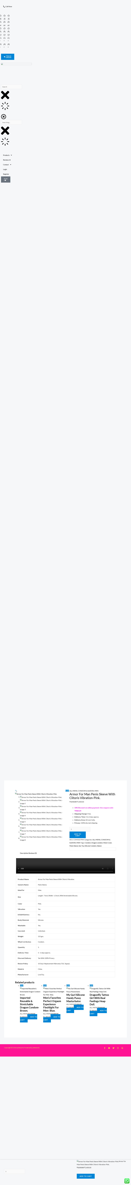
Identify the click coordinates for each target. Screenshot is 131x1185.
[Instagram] (118, 1048)
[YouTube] (109, 1048)
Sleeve (99, 846)
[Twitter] (113, 1048)
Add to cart (77, 835)
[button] (16, 791)
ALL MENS (73, 791)
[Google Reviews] (122, 1048)
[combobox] (11, 86)
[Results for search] (5, 106)
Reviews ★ (7, 160)
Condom (88, 843)
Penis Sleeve (73, 846)
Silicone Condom (90, 846)
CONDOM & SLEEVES (86, 791)
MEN (96, 791)
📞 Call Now (7, 6)
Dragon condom (97, 843)
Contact (6, 165)
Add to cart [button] (28, 1018)
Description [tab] (24, 853)
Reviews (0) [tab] (33, 853)
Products (6, 155)
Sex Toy (81, 846)
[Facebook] (105, 1048)
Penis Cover (107, 843)
